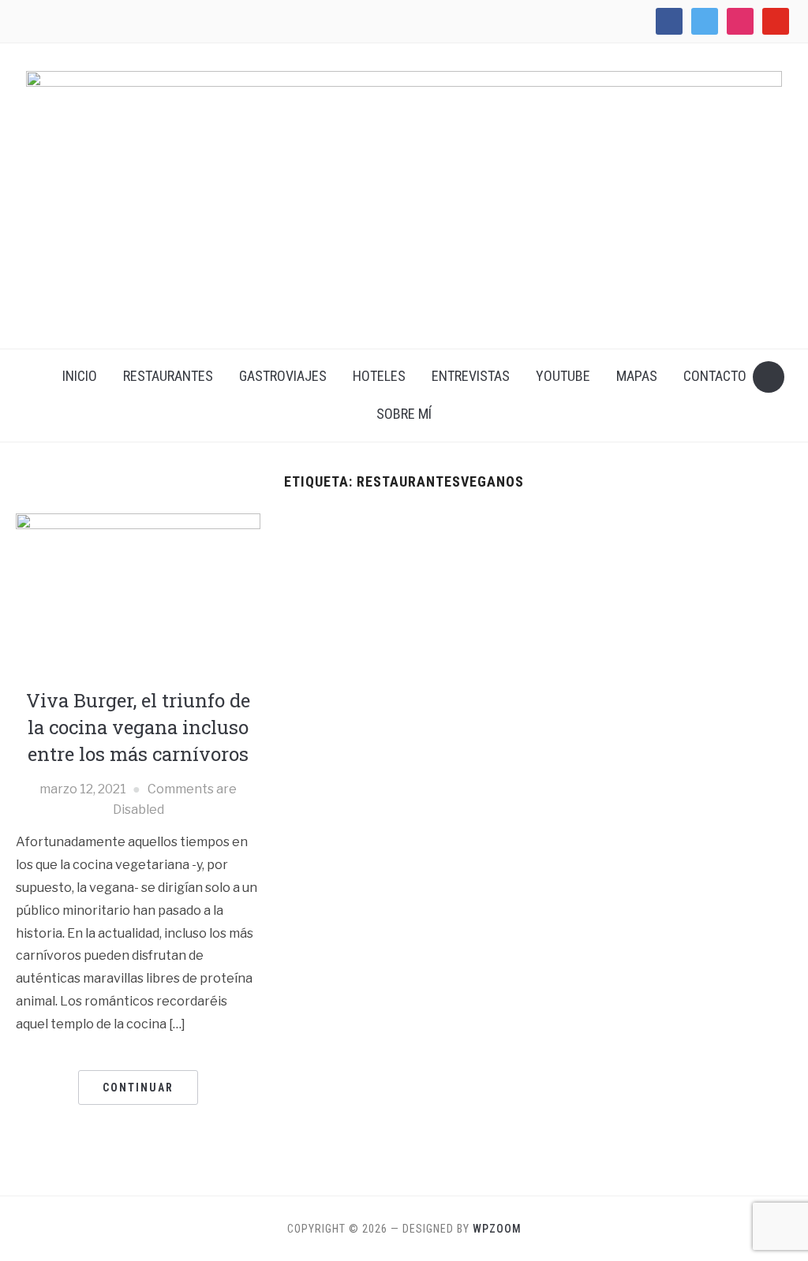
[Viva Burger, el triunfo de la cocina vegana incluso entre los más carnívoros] (138, 593)
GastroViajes (283, 375)
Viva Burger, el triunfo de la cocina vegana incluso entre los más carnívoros (138, 727)
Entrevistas (471, 375)
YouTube (563, 375)
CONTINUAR (138, 1087)
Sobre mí (404, 413)
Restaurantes (168, 375)
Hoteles (379, 375)
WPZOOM (497, 1228)
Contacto (714, 375)
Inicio (79, 375)
